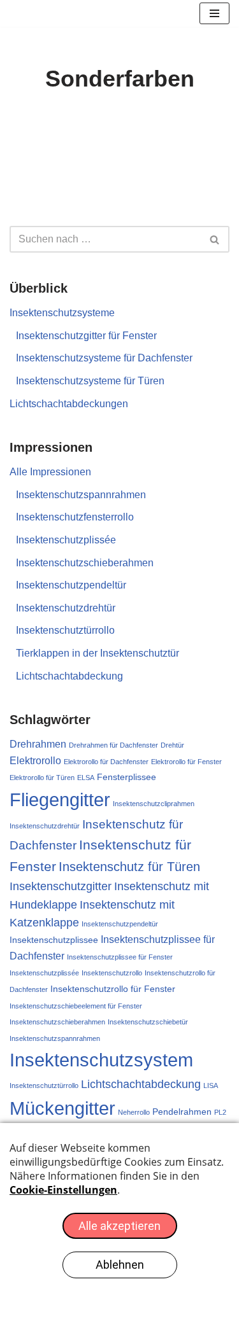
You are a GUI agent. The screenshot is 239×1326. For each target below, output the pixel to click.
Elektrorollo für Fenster (186, 761)
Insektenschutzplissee (54, 940)
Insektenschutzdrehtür (65, 608)
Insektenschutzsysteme (62, 312)
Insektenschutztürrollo (65, 630)
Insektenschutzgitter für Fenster (86, 335)
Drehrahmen (38, 744)
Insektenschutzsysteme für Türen (90, 380)
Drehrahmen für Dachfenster (113, 745)
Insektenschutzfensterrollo (75, 517)
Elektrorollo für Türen (42, 777)
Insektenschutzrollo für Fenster (112, 989)
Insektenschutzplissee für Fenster (120, 957)
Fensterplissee (126, 777)
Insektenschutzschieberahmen (85, 562)
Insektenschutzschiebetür (148, 1022)
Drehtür (172, 745)
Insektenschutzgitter (61, 886)
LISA (210, 1085)
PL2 (220, 1112)
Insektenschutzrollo (112, 973)
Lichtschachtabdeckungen (69, 403)
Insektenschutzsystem (101, 1059)
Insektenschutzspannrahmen (81, 494)
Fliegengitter (60, 799)
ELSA (85, 777)
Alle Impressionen (50, 471)
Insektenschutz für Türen (129, 867)
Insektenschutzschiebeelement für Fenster (76, 1006)
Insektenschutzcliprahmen (153, 803)
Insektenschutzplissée (66, 539)
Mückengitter (62, 1108)
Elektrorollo (35, 760)
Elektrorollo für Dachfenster (106, 761)
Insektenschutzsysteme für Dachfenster (104, 357)
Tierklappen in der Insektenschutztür (97, 653)
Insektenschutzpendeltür (71, 585)
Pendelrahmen (182, 1111)
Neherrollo (134, 1112)
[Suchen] (215, 239)
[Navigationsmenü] (214, 13)
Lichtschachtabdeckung (69, 676)
